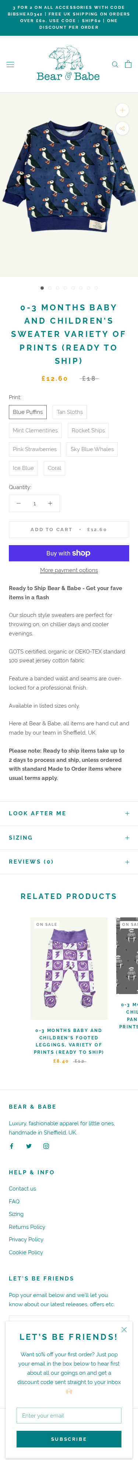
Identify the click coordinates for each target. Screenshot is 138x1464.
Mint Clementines (35, 430)
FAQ (14, 1201)
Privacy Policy (26, 1239)
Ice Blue (23, 468)
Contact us (22, 1188)
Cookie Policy (26, 1252)
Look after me (38, 813)
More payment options (69, 570)
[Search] (115, 64)
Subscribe (69, 1439)
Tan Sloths (70, 412)
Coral (54, 468)
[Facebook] (11, 1146)
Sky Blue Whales (92, 449)
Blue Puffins (28, 412)
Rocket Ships (88, 430)
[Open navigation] (10, 64)
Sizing (21, 837)
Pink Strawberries (35, 449)
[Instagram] (46, 1146)
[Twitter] (29, 1146)
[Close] (124, 1329)
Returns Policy (27, 1227)
